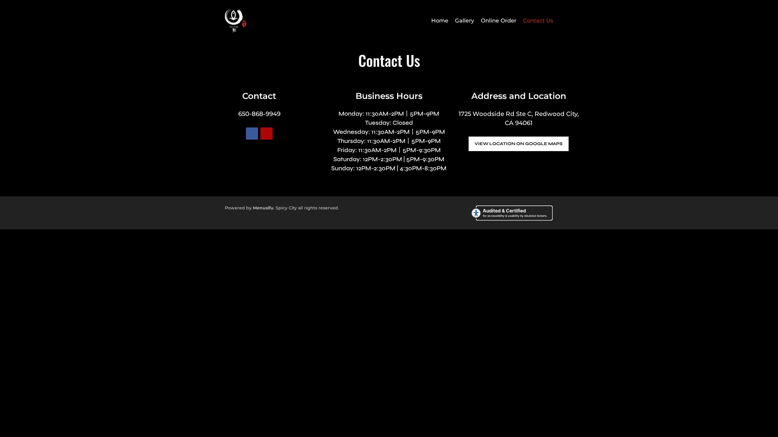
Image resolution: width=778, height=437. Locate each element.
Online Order (498, 20)
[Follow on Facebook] (252, 133)
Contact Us (538, 20)
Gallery (464, 20)
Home (439, 20)
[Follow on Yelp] (266, 133)
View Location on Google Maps (519, 143)
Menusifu (263, 208)
